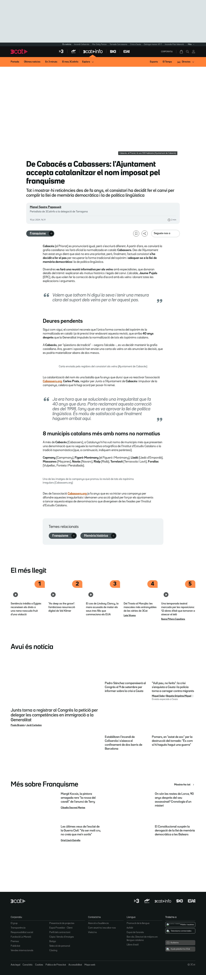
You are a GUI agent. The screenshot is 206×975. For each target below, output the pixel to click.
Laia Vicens (130, 616)
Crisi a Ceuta (135, 44)
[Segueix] (51, 233)
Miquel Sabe (158, 696)
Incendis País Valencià (174, 44)
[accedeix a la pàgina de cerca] (187, 52)
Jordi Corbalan (34, 725)
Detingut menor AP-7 (153, 44)
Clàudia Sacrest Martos (73, 808)
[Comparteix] (145, 234)
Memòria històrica (96, 535)
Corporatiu (167, 52)
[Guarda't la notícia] (136, 234)
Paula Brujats (18, 725)
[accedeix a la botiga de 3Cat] (181, 52)
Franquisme (38, 233)
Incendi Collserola (81, 44)
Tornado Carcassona (118, 44)
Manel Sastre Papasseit (45, 207)
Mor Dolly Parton (99, 44)
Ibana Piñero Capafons (173, 619)
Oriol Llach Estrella (70, 840)
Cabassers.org (52, 381)
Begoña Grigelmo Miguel (178, 696)
